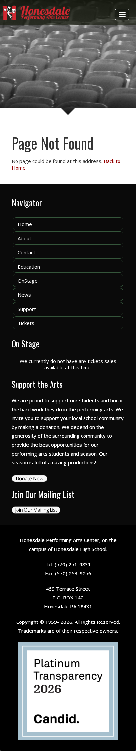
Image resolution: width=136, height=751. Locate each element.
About (24, 238)
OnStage (28, 280)
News (24, 295)
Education (29, 266)
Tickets (26, 323)
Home (25, 224)
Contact (26, 252)
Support (27, 309)
